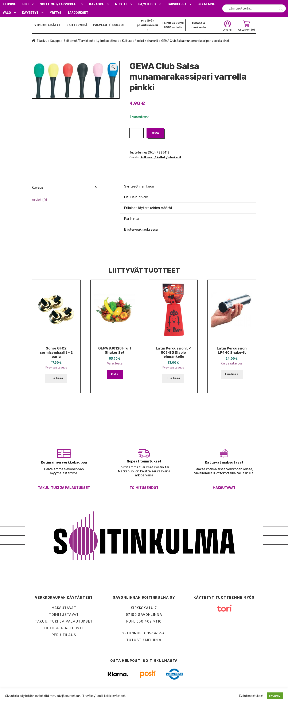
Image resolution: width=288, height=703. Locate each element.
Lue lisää (56, 378)
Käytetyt (30, 13)
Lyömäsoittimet (108, 41)
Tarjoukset (77, 13)
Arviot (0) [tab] (39, 200)
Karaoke (96, 4)
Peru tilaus (64, 635)
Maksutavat (224, 488)
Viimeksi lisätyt (47, 25)
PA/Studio (147, 4)
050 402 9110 (149, 621)
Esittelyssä (77, 25)
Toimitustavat (64, 615)
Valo (7, 13)
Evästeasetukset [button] (251, 696)
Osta (155, 133)
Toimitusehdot (144, 488)
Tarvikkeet (176, 4)
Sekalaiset (207, 4)
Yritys (55, 13)
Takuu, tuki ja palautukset (64, 488)
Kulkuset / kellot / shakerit (140, 41)
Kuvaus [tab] (37, 187)
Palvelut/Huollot (109, 25)
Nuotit (121, 4)
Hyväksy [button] (274, 695)
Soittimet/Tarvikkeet (59, 4)
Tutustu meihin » (144, 640)
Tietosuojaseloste (64, 628)
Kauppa (55, 41)
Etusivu (9, 4)
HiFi (25, 4)
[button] (113, 67)
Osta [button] (114, 374)
